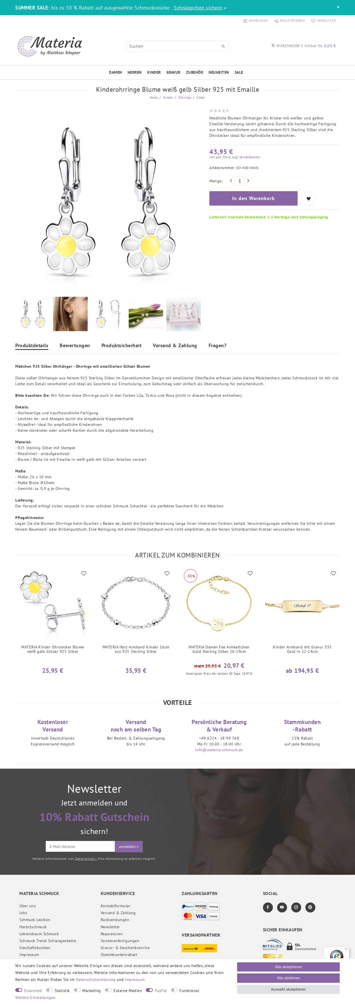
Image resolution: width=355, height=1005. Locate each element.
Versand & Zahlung (175, 346)
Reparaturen (112, 933)
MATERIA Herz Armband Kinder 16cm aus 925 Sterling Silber (136, 649)
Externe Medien (127, 990)
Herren (135, 72)
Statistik (62, 990)
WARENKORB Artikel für (305, 45)
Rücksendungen (115, 919)
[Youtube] (282, 907)
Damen (115, 72)
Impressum (29, 954)
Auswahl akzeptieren (288, 989)
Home (154, 97)
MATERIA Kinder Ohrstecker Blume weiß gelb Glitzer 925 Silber (52, 649)
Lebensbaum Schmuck (39, 933)
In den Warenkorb (253, 198)
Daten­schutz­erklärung (96, 979)
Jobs (23, 912)
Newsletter (110, 926)
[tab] (31, 346)
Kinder (154, 72)
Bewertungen (75, 346)
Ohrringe (185, 97)
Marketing (91, 990)
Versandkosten (249, 157)
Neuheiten (219, 72)
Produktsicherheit (122, 346)
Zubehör (194, 72)
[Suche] (223, 46)
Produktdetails (31, 346)
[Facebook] (268, 907)
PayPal (161, 990)
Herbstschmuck (33, 926)
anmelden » (129, 846)
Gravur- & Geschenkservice (125, 947)
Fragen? (218, 346)
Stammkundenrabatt (119, 954)
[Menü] (346, 950)
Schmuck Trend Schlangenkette (47, 940)
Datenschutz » (86, 858)
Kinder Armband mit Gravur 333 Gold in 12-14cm (302, 649)
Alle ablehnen (288, 977)
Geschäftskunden (34, 947)
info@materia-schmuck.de (219, 749)
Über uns (27, 905)
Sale (239, 72)
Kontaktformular (116, 905)
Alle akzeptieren (288, 966)
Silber (201, 97)
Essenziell (33, 990)
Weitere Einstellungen (35, 997)
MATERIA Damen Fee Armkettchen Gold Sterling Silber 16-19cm (219, 649)
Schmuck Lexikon (34, 919)
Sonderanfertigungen (120, 940)
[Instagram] (296, 907)
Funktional (189, 990)
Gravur (173, 72)
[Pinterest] (310, 907)
